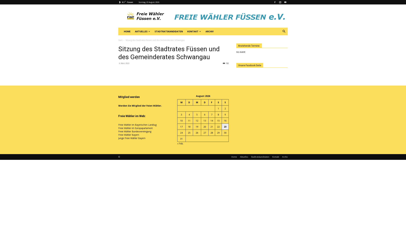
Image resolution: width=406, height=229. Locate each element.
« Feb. (180, 143)
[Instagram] (280, 2)
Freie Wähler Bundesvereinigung (134, 131)
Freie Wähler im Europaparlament (135, 128)
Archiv (210, 31)
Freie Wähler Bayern (128, 134)
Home (127, 31)
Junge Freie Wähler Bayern (131, 138)
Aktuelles (141, 31)
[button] (284, 31)
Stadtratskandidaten (169, 31)
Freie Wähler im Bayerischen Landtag (137, 124)
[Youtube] (285, 2)
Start (120, 40)
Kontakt (192, 31)
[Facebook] (274, 2)
